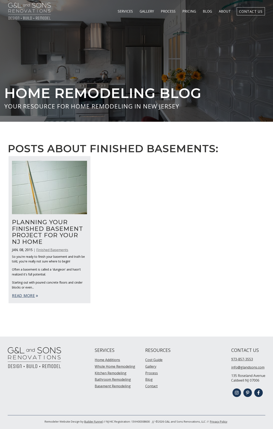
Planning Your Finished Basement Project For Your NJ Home (47, 231)
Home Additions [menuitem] (107, 359)
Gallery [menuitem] (150, 366)
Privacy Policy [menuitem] (218, 421)
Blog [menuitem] (149, 379)
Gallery (147, 11)
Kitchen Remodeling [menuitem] (110, 373)
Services (125, 11)
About (225, 11)
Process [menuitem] (151, 373)
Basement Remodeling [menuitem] (113, 386)
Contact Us (251, 11)
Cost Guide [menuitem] (154, 359)
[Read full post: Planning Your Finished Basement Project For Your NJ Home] (49, 216)
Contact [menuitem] (151, 386)
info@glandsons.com (247, 367)
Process (168, 11)
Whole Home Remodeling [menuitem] (115, 366)
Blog (207, 11)
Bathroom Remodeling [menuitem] (113, 379)
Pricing (189, 11)
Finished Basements (52, 249)
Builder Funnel (93, 421)
